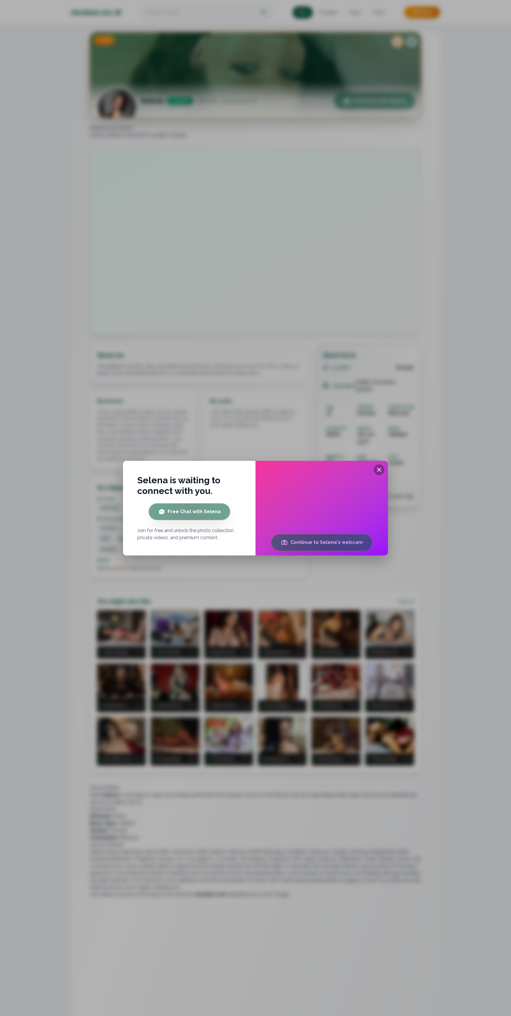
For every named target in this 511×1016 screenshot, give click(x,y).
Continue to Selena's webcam (326, 542)
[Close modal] (379, 469)
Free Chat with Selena (194, 511)
